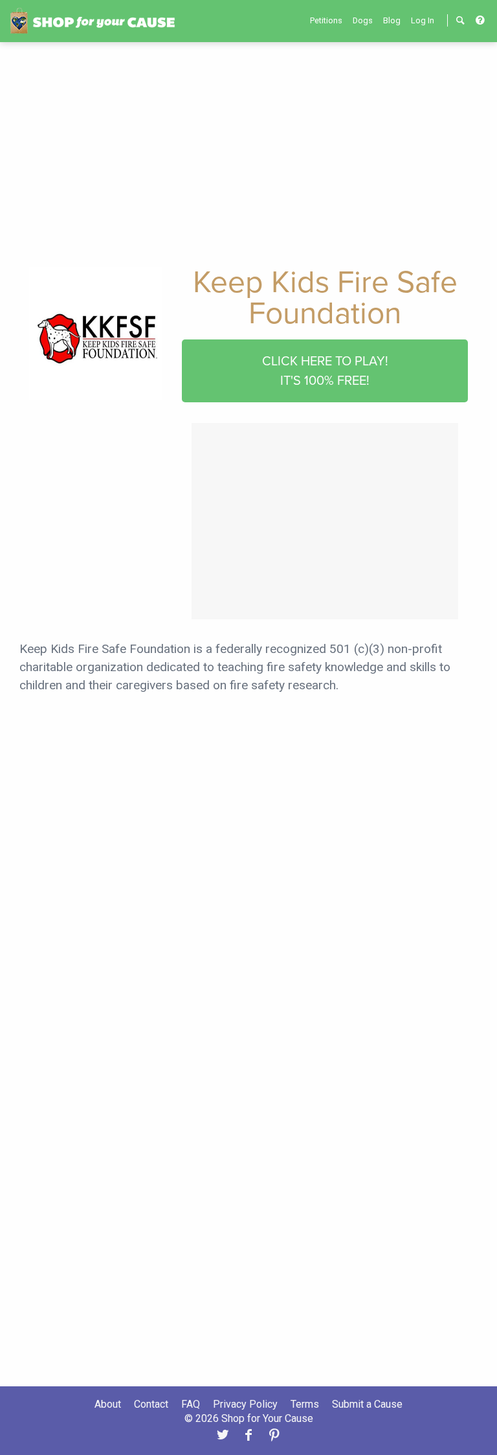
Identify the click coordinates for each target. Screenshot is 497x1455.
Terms (305, 1404)
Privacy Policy (245, 1404)
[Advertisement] (248, 150)
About (107, 1404)
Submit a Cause (367, 1404)
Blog (392, 20)
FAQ (190, 1404)
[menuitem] (326, 20)
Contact (151, 1404)
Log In (422, 20)
